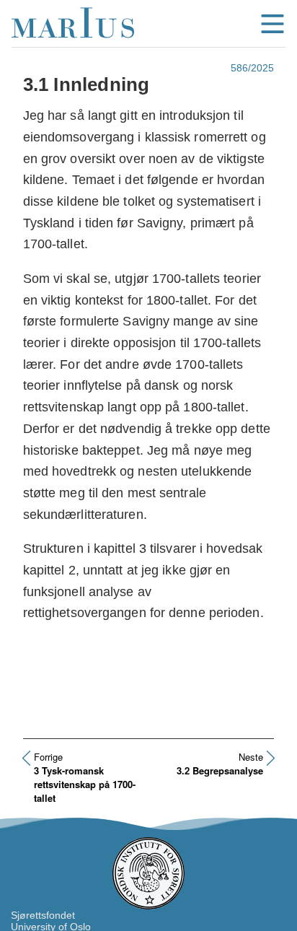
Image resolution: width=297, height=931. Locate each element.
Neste (251, 757)
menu (272, 24)
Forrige (48, 757)
